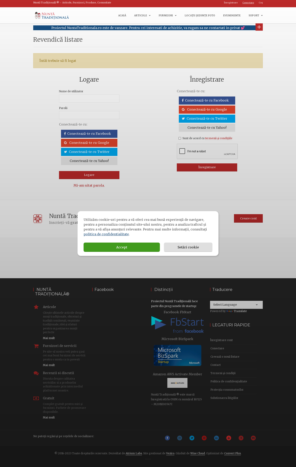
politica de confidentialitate (106, 234)
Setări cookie (188, 247)
